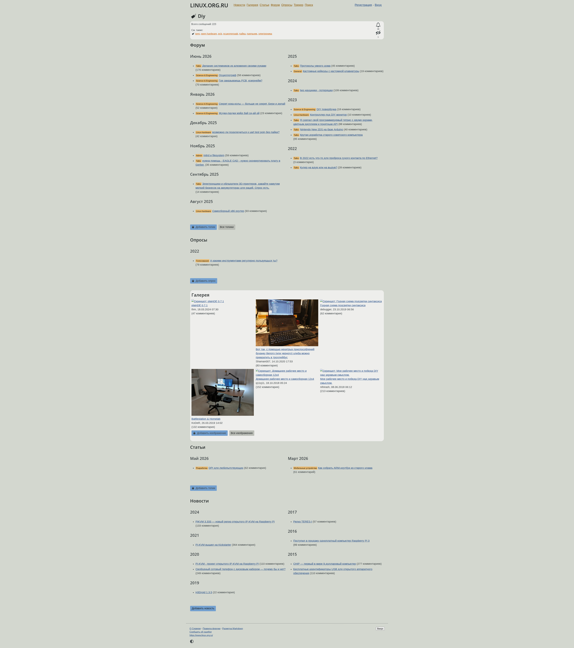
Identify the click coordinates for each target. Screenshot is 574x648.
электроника (265, 33)
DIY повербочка (326, 109)
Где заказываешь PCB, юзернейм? (240, 80)
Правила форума (211, 628)
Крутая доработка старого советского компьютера (331, 134)
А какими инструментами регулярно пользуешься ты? (243, 260)
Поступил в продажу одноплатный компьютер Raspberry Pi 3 (331, 540)
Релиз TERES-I (302, 521)
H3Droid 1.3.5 (204, 592)
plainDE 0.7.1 (199, 305)
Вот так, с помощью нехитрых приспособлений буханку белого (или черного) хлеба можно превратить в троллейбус (285, 353)
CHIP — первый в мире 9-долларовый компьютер (324, 563)
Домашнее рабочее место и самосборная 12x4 (285, 378)
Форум (275, 5)
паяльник (252, 33)
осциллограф (230, 33)
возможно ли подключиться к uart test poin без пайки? (246, 132)
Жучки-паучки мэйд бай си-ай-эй (239, 113)
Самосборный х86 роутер (228, 211)
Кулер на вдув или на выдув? (318, 167)
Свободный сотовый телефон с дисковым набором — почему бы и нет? (241, 569)
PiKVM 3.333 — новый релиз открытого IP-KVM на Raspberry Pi (235, 521)
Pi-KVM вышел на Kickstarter (213, 544)
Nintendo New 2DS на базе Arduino (321, 129)
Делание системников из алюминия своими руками (234, 65)
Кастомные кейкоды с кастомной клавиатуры (331, 71)
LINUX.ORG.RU (209, 5)
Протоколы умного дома (315, 65)
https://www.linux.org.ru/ (201, 635)
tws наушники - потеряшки (316, 90)
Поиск (309, 5)
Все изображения (242, 433)
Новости (239, 5)
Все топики (227, 227)
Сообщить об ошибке (201, 632)
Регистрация (363, 5)
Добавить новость (203, 608)
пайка (242, 33)
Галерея (252, 5)
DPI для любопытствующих (226, 467)
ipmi (197, 33)
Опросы (286, 5)
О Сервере (195, 628)
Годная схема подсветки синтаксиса (342, 305)
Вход (378, 5)
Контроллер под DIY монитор (328, 114)
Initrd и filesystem (213, 155)
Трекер (298, 5)
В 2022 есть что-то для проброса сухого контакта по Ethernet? (339, 158)
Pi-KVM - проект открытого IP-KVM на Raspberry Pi (227, 563)
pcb (220, 33)
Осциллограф (227, 75)
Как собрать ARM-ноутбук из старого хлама (345, 467)
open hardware (209, 33)
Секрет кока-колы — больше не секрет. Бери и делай (252, 103)
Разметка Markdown (232, 628)
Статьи (264, 5)
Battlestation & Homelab (205, 418)
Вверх (380, 628)
